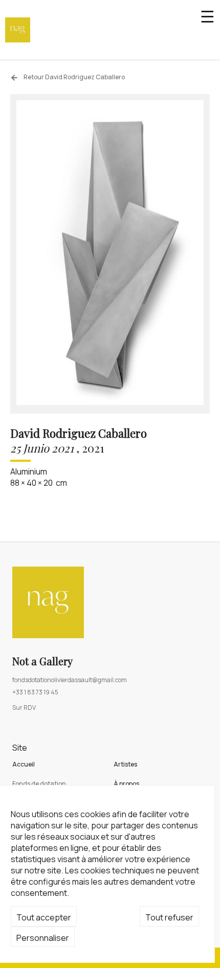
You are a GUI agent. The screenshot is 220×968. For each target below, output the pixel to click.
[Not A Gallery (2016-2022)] (17, 29)
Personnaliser (42, 937)
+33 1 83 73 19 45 (35, 692)
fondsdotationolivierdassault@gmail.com (69, 680)
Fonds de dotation (39, 783)
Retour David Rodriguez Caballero (74, 77)
